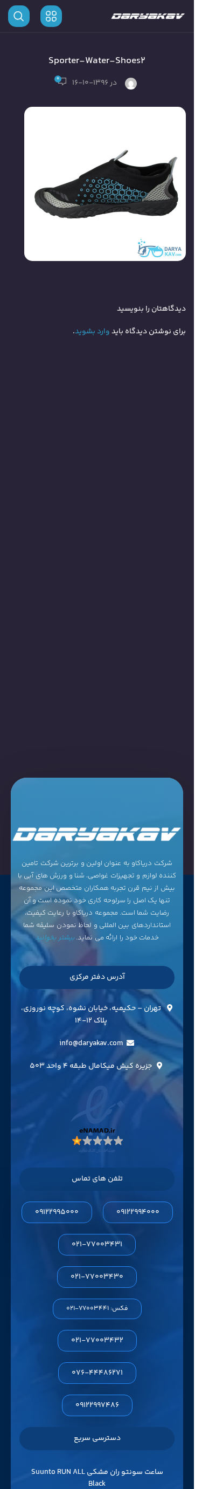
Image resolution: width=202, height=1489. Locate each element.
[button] (97, 1309)
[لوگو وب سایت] (148, 16)
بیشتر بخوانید (55, 937)
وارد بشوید (92, 332)
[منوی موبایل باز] (51, 16)
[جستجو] (19, 16)
